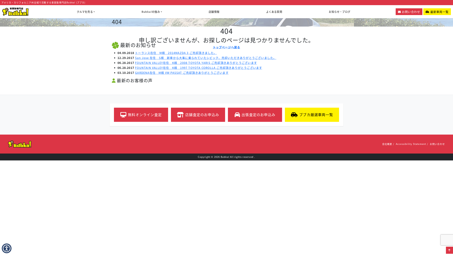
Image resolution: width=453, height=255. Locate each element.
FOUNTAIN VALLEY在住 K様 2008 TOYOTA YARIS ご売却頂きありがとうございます (196, 63)
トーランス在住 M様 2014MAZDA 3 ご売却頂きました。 (176, 53)
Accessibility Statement (411, 144)
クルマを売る (85, 11)
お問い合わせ (410, 12)
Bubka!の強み (151, 11)
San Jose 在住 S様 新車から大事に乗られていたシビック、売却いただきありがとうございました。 (205, 58)
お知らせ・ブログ (339, 11)
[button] (449, 250)
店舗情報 (214, 11)
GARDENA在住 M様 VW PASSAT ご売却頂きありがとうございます (182, 72)
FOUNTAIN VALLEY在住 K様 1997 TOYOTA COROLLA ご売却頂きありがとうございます (198, 68)
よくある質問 (274, 11)
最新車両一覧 (439, 12)
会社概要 (387, 144)
